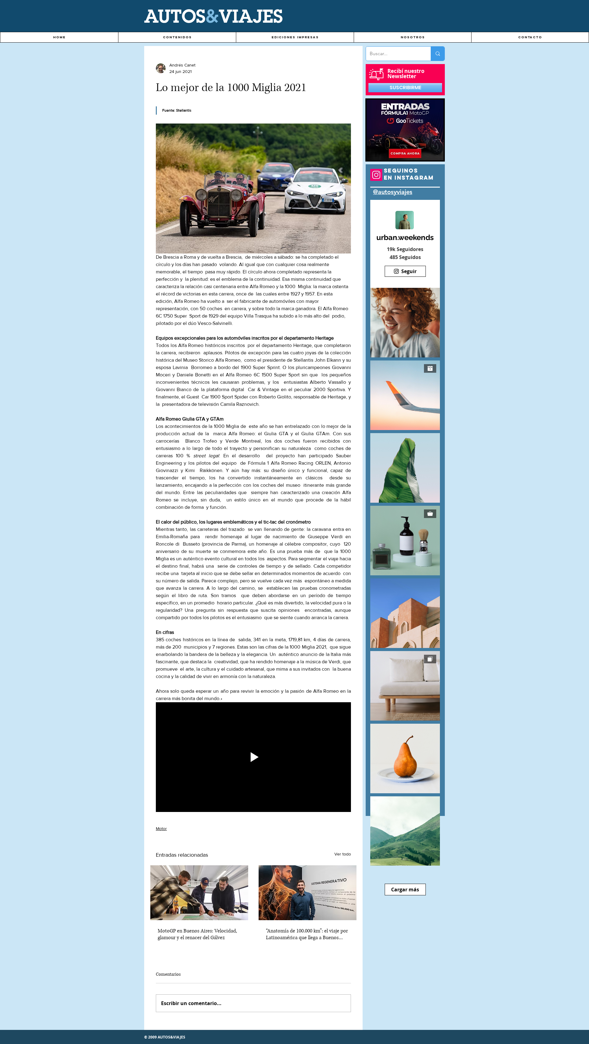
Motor (161, 828)
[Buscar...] (438, 54)
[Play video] (253, 757)
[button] (177, 37)
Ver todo (342, 854)
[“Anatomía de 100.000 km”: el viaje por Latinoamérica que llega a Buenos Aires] (307, 892)
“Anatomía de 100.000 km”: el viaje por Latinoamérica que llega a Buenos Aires (307, 934)
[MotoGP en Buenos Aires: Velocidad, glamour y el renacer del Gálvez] (199, 892)
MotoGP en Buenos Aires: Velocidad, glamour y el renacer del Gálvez (197, 934)
